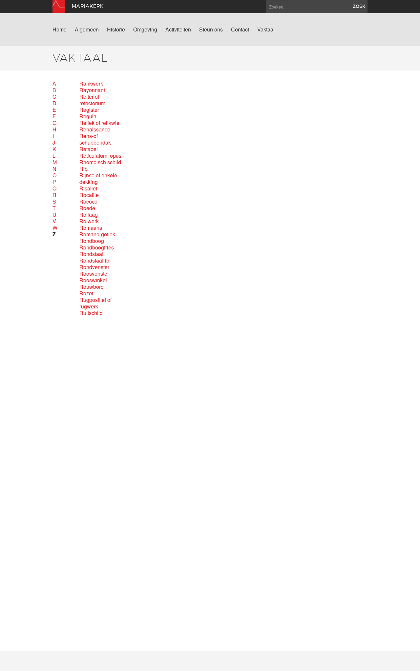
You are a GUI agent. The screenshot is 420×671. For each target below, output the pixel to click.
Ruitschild (91, 313)
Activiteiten (178, 29)
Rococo (88, 201)
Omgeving (145, 29)
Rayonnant (92, 90)
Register (89, 110)
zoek (359, 6)
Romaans (90, 228)
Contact (240, 29)
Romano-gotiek (97, 234)
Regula (87, 116)
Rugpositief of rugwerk (95, 303)
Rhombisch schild (100, 162)
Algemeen (87, 29)
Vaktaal (266, 29)
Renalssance (94, 129)
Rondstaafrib (94, 260)
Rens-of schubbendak (95, 139)
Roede (87, 208)
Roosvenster (94, 273)
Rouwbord (91, 287)
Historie (116, 29)
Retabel (88, 149)
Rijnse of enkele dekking (98, 178)
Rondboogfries (96, 247)
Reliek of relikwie (99, 123)
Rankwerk (91, 83)
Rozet (86, 293)
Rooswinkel (93, 280)
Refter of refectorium (92, 100)
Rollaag (88, 214)
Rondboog (91, 241)
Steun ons (211, 29)
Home (59, 29)
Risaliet (88, 188)
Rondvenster (94, 267)
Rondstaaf (91, 254)
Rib (83, 169)
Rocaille (89, 195)
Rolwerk (89, 221)
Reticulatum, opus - (101, 155)
